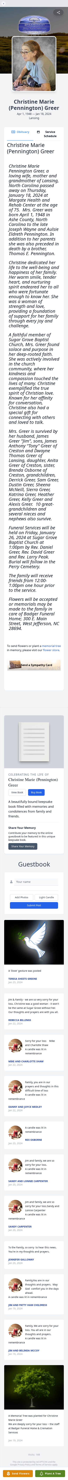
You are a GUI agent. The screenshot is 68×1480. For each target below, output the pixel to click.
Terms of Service (43, 1464)
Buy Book (36, 792)
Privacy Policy (24, 1464)
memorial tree (51, 646)
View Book (17, 792)
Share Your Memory (22, 846)
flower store (51, 650)
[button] (34, 942)
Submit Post (34, 905)
